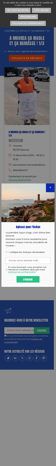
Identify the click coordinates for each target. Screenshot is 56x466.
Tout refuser (41, 10)
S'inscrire (28, 279)
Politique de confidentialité (28, 23)
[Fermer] (50, 187)
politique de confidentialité (21, 272)
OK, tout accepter (17, 10)
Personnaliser (28, 17)
